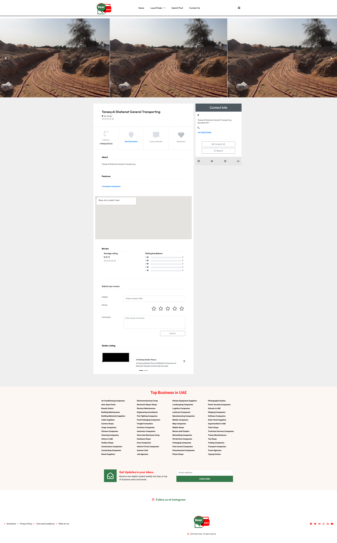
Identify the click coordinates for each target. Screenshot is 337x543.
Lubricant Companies (181, 412)
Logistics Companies (181, 408)
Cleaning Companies (110, 435)
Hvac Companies (144, 442)
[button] (102, 361)
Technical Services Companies (221, 431)
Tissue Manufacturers (217, 435)
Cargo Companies (108, 427)
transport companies (111, 186)
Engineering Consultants (147, 412)
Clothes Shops (107, 442)
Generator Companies (146, 431)
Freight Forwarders (145, 423)
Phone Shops (178, 454)
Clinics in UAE (107, 439)
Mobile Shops (178, 427)
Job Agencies (142, 454)
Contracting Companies (111, 450)
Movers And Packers (180, 431)
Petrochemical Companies (183, 450)
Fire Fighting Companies (147, 416)
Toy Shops (212, 439)
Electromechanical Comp (147, 400)
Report (219, 150)
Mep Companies (179, 423)
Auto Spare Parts (108, 404)
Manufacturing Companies (183, 416)
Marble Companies (180, 420)
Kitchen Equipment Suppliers (184, 400)
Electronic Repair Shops (147, 404)
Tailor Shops (213, 427)
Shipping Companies (216, 412)
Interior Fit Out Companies (148, 446)
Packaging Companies (181, 442)
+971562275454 (204, 132)
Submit (173, 333)
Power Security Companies (219, 404)
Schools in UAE (214, 408)
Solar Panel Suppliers (217, 420)
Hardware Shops (144, 439)
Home (141, 8)
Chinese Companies (109, 431)
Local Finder (157, 8)
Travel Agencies (214, 450)
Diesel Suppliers (108, 454)
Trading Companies (216, 442)
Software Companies (217, 416)
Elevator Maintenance (146, 408)
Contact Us (194, 8)
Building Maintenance (110, 412)
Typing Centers (214, 454)
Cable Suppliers (108, 420)
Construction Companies (111, 446)
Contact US (219, 144)
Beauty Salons (107, 408)
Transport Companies (217, 446)
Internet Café (142, 450)
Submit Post (177, 8)
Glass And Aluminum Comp (148, 435)
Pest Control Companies (182, 446)
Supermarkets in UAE (217, 423)
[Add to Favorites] (181, 137)
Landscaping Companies (182, 404)
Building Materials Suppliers (113, 416)
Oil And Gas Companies (182, 439)
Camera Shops (107, 423)
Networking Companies (182, 435)
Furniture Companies (146, 427)
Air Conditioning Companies (113, 400)
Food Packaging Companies (148, 420)
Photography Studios (217, 400)
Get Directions (131, 141)
